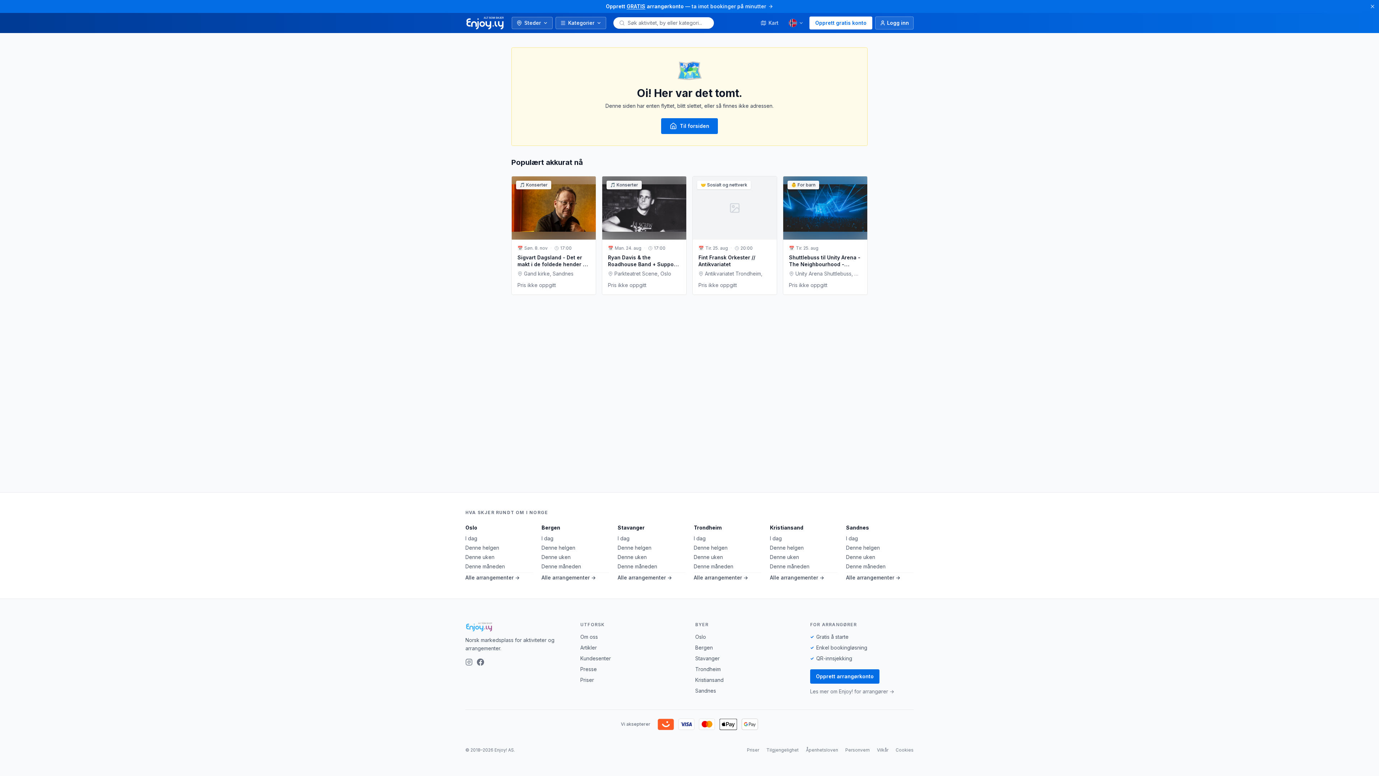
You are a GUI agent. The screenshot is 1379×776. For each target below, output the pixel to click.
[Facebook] (480, 662)
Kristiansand (786, 528)
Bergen (551, 528)
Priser (587, 680)
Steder (532, 23)
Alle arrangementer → (492, 577)
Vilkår (882, 750)
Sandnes (857, 528)
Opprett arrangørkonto (845, 676)
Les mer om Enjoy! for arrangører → (852, 691)
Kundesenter (595, 658)
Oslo (471, 528)
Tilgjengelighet (782, 750)
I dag (471, 538)
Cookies (905, 750)
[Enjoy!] (517, 627)
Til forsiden (694, 126)
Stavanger (631, 528)
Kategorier (581, 23)
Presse (588, 669)
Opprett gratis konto (841, 23)
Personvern (857, 750)
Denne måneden (485, 566)
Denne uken (480, 557)
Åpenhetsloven (822, 750)
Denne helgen (482, 548)
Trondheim (708, 528)
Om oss (589, 637)
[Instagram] (469, 662)
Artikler (588, 648)
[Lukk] (1373, 6)
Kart (774, 23)
